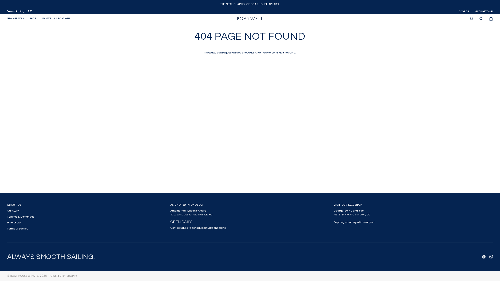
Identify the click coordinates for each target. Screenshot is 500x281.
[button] (33, 18)
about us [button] (14, 205)
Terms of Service (17, 228)
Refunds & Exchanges (20, 217)
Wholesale (14, 222)
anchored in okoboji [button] (186, 205)
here (265, 52)
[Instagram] (491, 257)
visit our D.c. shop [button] (348, 205)
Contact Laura (179, 228)
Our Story (13, 211)
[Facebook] (484, 257)
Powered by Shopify (63, 276)
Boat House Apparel (24, 276)
